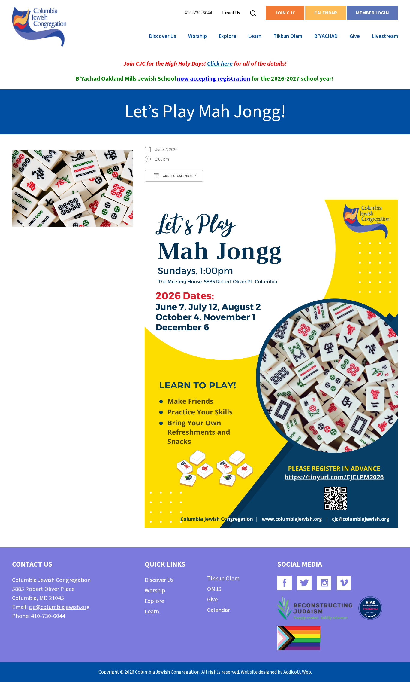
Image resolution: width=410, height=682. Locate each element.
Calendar (325, 13)
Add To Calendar (178, 176)
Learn (254, 36)
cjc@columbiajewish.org (59, 607)
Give (355, 36)
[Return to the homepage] (39, 26)
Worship (197, 36)
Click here (220, 64)
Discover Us (162, 36)
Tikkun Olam (287, 36)
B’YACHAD (326, 36)
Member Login (372, 13)
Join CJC (285, 13)
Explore (227, 36)
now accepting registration (213, 79)
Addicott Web (297, 672)
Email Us (231, 13)
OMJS (214, 589)
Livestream (385, 36)
